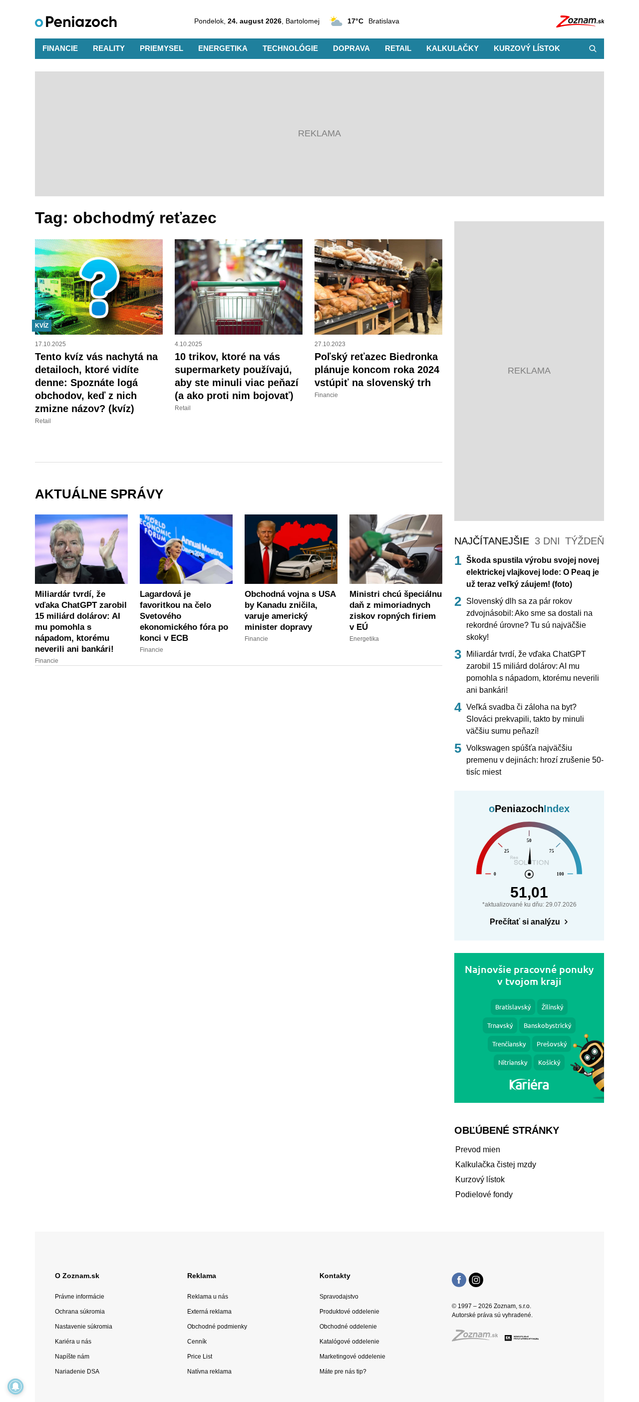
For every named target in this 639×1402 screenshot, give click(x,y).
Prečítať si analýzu (525, 922)
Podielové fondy (484, 1194)
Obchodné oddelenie (348, 1326)
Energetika (223, 48)
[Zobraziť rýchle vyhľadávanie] (593, 48)
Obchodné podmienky (217, 1326)
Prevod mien (477, 1149)
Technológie (290, 48)
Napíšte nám (72, 1356)
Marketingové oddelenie (352, 1356)
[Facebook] (459, 1281)
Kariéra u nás (73, 1341)
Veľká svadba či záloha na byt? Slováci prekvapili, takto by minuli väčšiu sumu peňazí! (525, 719)
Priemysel (161, 48)
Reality (109, 48)
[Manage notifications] (15, 1387)
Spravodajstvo (339, 1296)
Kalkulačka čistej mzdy (495, 1164)
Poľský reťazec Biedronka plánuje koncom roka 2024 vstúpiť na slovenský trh (377, 369)
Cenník (197, 1341)
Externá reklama (209, 1311)
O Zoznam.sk (77, 1276)
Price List (199, 1356)
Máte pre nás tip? (343, 1371)
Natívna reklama (209, 1371)
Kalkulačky (452, 48)
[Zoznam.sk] (478, 1338)
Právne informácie (79, 1296)
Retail (398, 48)
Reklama (201, 1276)
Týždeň (584, 540)
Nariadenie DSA (77, 1371)
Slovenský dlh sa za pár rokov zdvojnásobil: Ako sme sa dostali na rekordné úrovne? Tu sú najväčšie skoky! (529, 619)
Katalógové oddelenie (349, 1341)
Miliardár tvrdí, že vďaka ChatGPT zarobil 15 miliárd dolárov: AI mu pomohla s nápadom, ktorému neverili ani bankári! (532, 672)
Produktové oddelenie (349, 1311)
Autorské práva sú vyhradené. (492, 1315)
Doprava (351, 48)
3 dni (547, 540)
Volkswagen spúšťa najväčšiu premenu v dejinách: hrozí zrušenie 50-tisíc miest (535, 760)
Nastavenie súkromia (83, 1326)
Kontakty (335, 1276)
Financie (60, 48)
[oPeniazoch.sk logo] (76, 21)
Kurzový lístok (527, 48)
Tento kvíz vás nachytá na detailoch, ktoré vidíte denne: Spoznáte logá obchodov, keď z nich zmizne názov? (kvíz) (96, 382)
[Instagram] (476, 1281)
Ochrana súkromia (80, 1311)
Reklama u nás (207, 1296)
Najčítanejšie (491, 540)
